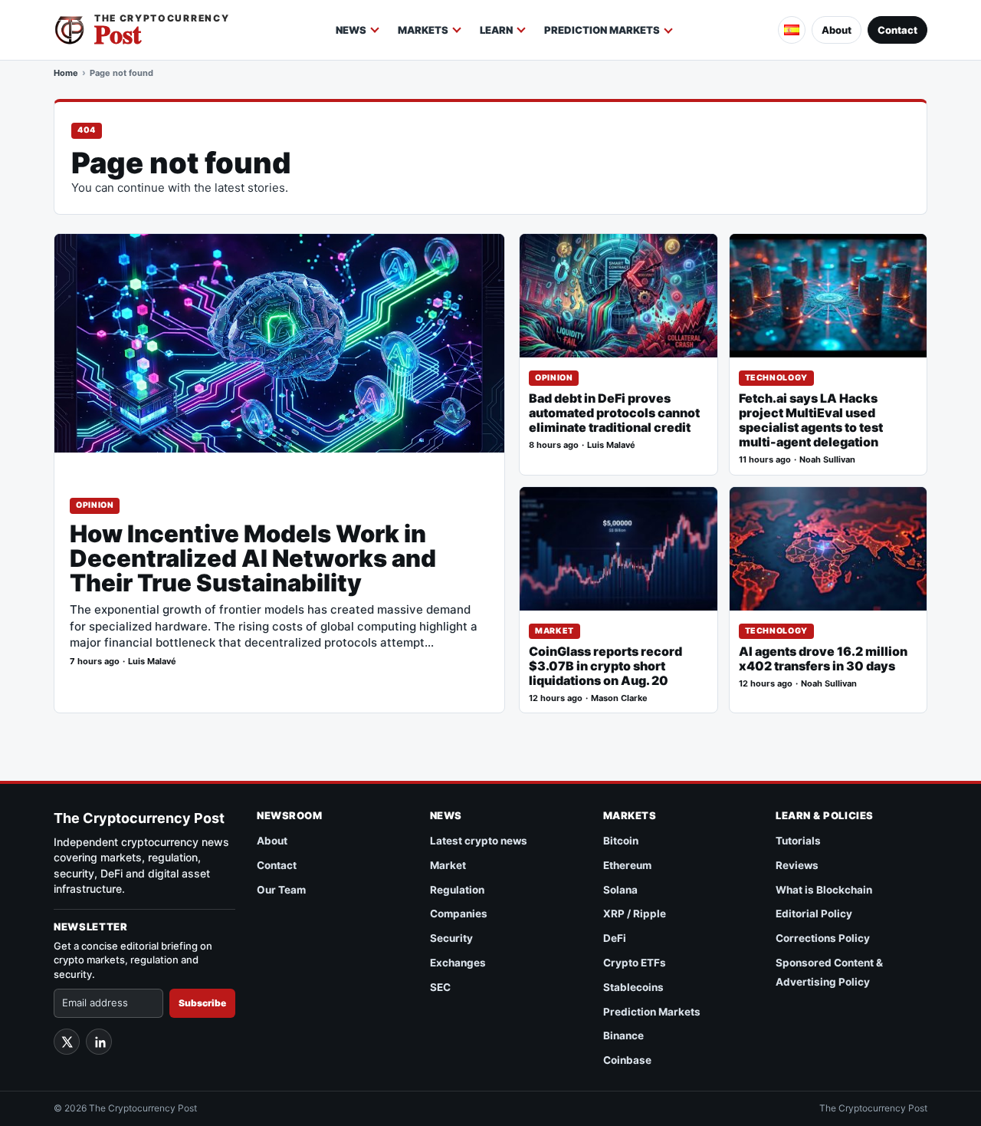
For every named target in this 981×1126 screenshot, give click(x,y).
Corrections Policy (823, 938)
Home (66, 72)
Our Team (281, 890)
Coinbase (627, 1060)
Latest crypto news (478, 841)
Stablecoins (633, 987)
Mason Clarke (619, 698)
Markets (423, 30)
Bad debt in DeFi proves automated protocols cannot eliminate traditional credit (614, 413)
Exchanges (458, 962)
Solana (620, 890)
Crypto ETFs (634, 962)
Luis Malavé (152, 662)
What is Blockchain (824, 890)
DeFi (614, 938)
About (836, 30)
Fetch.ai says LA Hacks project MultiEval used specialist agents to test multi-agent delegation (811, 420)
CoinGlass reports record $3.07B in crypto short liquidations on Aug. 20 (605, 666)
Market (554, 631)
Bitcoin (620, 841)
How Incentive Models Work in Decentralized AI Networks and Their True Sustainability (253, 559)
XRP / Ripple (634, 913)
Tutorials (798, 841)
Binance (623, 1035)
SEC (440, 987)
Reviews (797, 865)
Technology (776, 378)
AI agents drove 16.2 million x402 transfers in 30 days (823, 658)
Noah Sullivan (827, 460)
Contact (897, 30)
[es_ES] (791, 30)
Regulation (457, 890)
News (351, 30)
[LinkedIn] (99, 1042)
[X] (67, 1042)
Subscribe (202, 1003)
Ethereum (627, 865)
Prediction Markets (602, 30)
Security (451, 938)
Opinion (94, 505)
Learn (496, 30)
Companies (458, 913)
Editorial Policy (814, 913)
